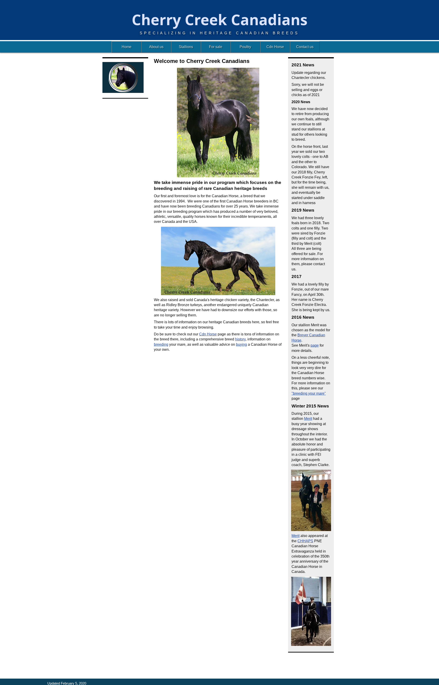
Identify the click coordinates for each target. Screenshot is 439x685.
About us (156, 47)
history (240, 339)
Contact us (304, 47)
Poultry (245, 47)
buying (241, 344)
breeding (161, 344)
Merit (308, 419)
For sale (215, 47)
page (315, 345)
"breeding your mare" (309, 393)
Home (126, 47)
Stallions (186, 47)
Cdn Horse (275, 47)
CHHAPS (305, 541)
